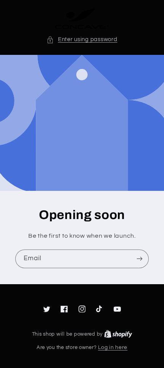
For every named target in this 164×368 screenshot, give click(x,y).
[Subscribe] (139, 259)
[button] (82, 40)
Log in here (112, 347)
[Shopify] (118, 334)
